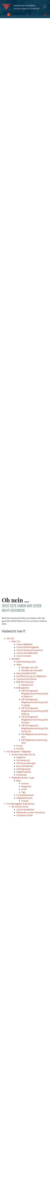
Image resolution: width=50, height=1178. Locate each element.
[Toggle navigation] (44, 6)
